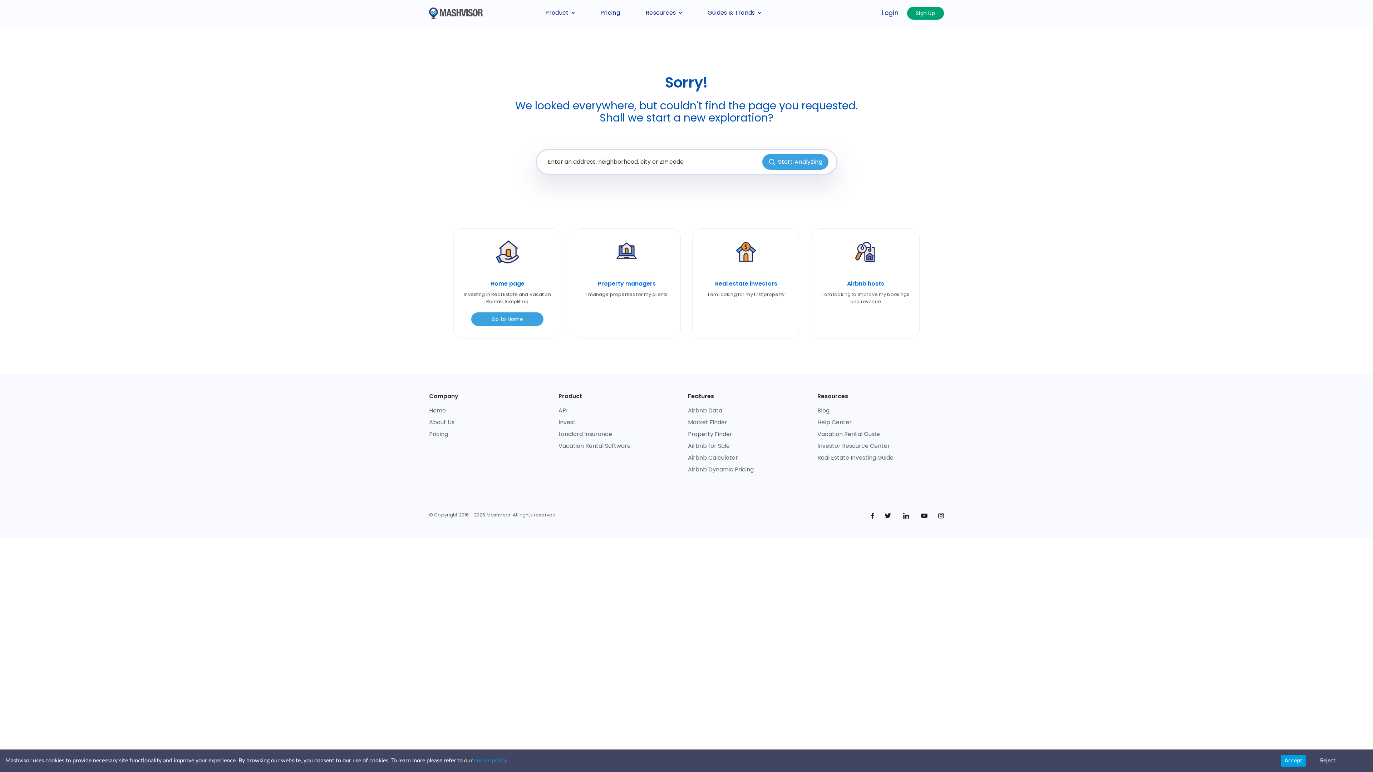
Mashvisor (499, 514)
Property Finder (710, 434)
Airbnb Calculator (713, 458)
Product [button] (557, 13)
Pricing (610, 13)
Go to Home (507, 319)
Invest (567, 422)
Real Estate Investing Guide (855, 458)
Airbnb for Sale (709, 446)
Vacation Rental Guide (848, 434)
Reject (1327, 760)
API (562, 410)
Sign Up (925, 13)
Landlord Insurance (585, 434)
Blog (823, 410)
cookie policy (490, 760)
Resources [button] (661, 13)
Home (437, 410)
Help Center (834, 422)
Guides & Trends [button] (731, 13)
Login (890, 13)
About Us (441, 422)
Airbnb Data (705, 410)
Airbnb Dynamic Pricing (721, 469)
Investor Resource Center (853, 446)
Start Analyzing (800, 162)
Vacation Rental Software (594, 446)
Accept (1293, 760)
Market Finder (707, 422)
